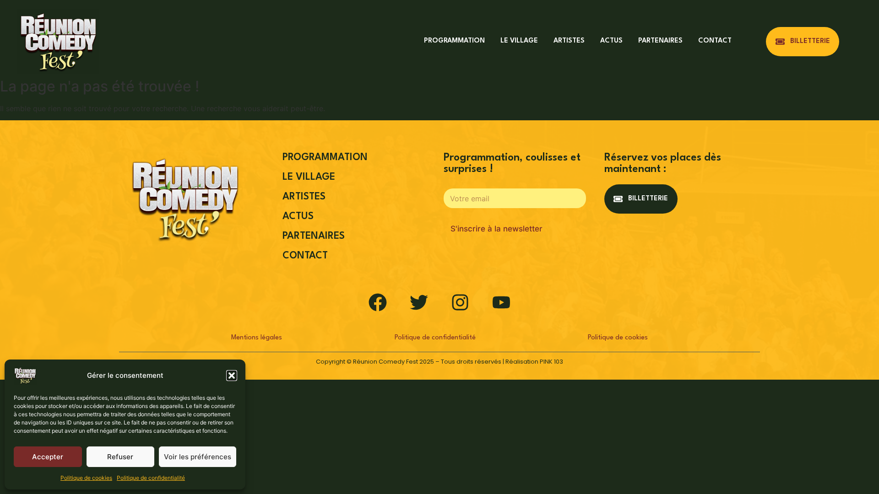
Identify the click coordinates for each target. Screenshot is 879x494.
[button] (231, 375)
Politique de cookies (86, 477)
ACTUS (611, 41)
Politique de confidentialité (151, 477)
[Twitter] (419, 302)
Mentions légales (256, 337)
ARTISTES (569, 41)
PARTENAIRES (660, 41)
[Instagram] (460, 302)
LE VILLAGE (519, 41)
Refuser (120, 456)
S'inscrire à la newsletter (496, 228)
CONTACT (715, 41)
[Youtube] (501, 302)
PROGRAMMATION (454, 41)
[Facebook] (377, 302)
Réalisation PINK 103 (534, 361)
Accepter (47, 456)
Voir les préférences (197, 456)
